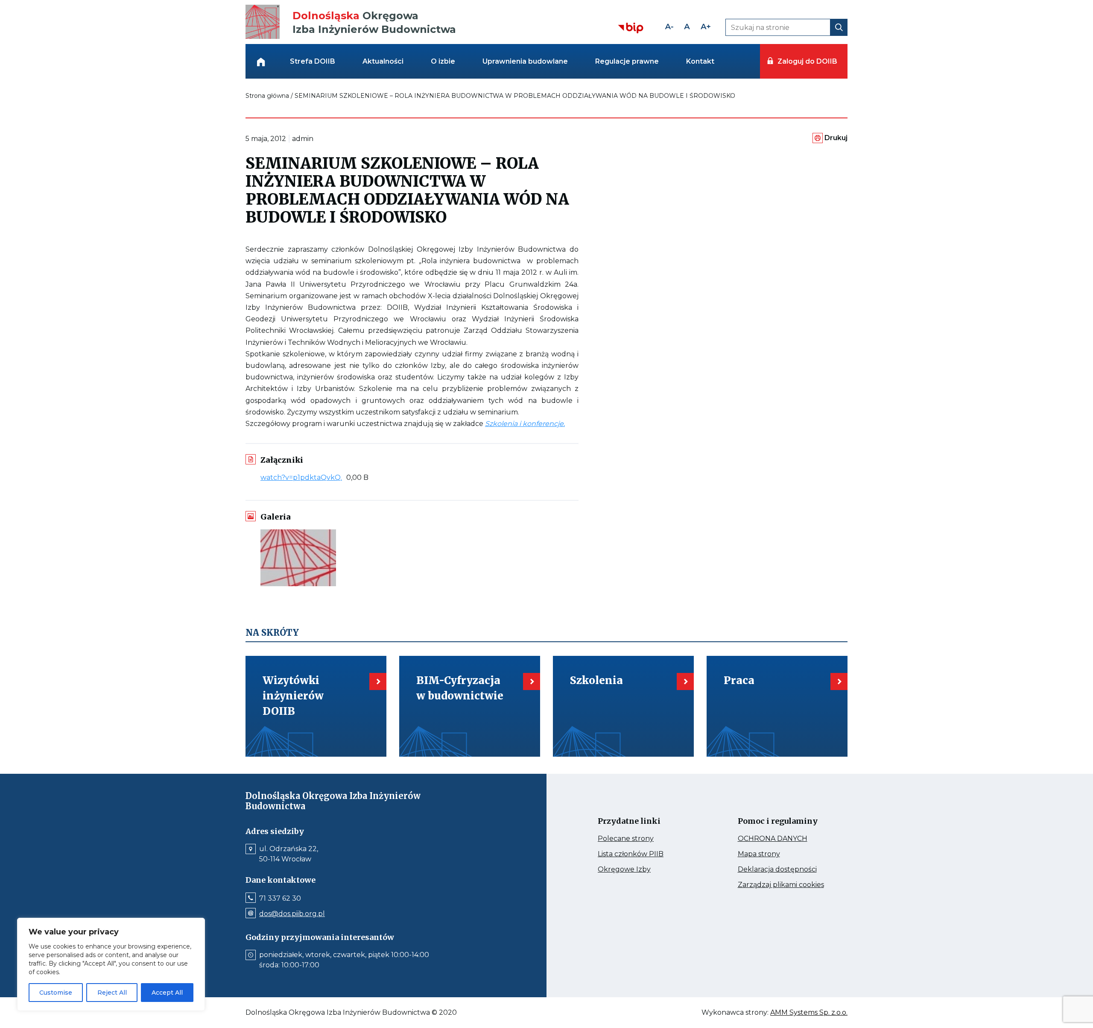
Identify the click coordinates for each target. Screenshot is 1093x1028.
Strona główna (267, 96)
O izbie (443, 61)
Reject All (112, 992)
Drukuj (836, 138)
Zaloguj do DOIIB (807, 61)
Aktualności (382, 61)
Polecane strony (642, 839)
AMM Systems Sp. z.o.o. (809, 1012)
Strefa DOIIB (312, 61)
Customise (55, 992)
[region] (111, 964)
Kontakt (700, 61)
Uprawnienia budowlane (525, 61)
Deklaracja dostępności (784, 869)
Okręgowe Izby (642, 869)
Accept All (167, 992)
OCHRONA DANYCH (784, 839)
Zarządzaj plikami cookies (784, 885)
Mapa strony (771, 854)
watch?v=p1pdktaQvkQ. (303, 477)
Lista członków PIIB (644, 854)
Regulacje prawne (627, 61)
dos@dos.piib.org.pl (292, 914)
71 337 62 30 (280, 898)
